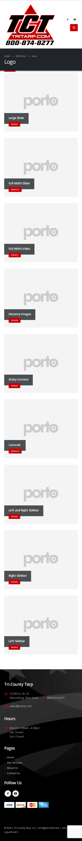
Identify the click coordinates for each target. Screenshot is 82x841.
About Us (12, 767)
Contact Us (13, 773)
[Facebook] (68, 19)
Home (10, 757)
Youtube (15, 793)
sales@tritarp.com (20, 706)
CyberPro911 (11, 832)
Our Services (14, 762)
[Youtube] (75, 19)
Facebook (8, 793)
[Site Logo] (30, 24)
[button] (74, 27)
